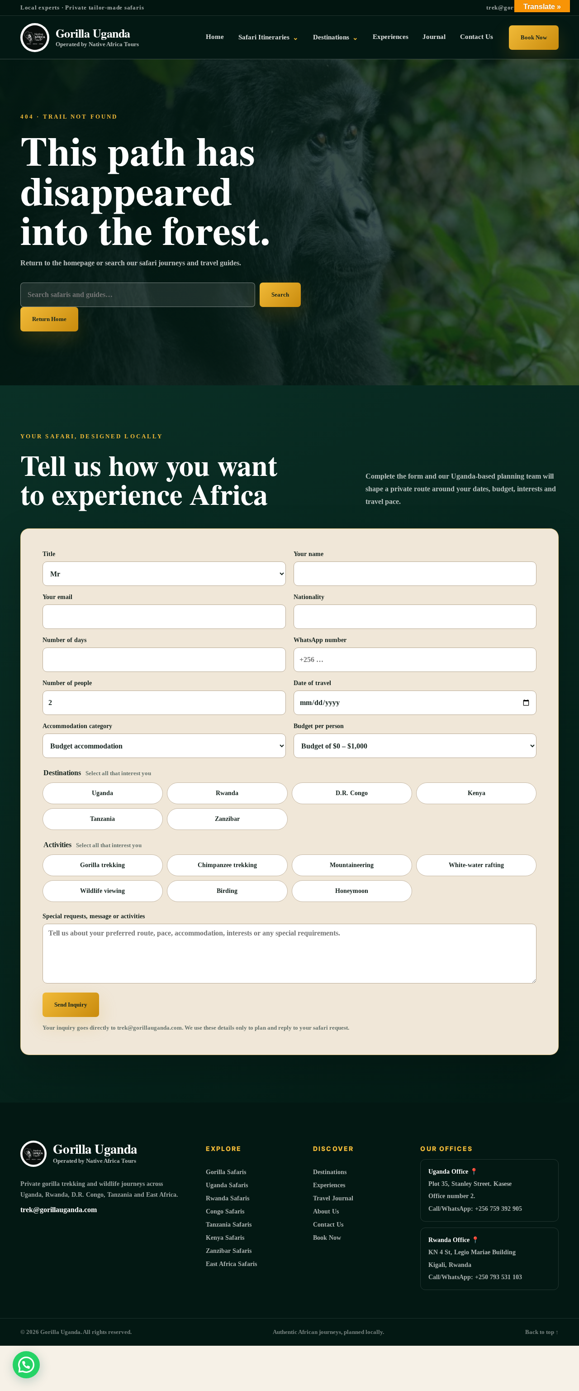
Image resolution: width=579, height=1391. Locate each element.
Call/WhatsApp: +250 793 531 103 (475, 1277)
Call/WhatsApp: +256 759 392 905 (475, 1208)
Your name (308, 554)
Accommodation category (77, 726)
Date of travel (312, 683)
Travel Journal (333, 1198)
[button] (26, 1364)
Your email (57, 597)
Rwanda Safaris (227, 1198)
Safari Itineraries (268, 37)
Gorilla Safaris (226, 1172)
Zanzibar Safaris (229, 1250)
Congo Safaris (225, 1211)
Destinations (335, 37)
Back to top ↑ (542, 1332)
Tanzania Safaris (229, 1224)
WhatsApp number (320, 640)
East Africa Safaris (231, 1264)
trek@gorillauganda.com (58, 1210)
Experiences (390, 36)
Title (49, 554)
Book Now (534, 37)
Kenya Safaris (225, 1237)
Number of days (64, 640)
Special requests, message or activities (94, 916)
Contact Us (476, 36)
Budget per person (319, 726)
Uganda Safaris (227, 1185)
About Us (326, 1211)
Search (280, 294)
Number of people (67, 683)
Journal (434, 36)
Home (215, 36)
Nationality (309, 597)
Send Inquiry (70, 1004)
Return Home (49, 319)
